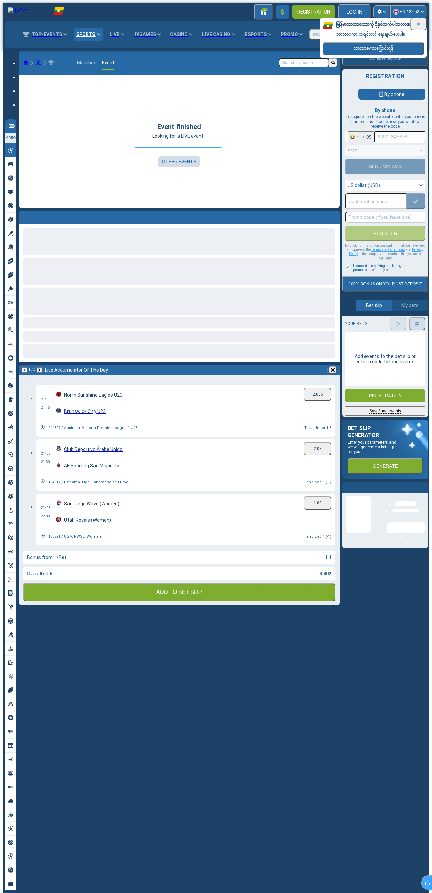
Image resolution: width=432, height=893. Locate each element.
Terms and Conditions (388, 250)
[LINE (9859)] (26, 63)
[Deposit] (282, 12)
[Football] (38, 63)
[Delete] (333, 216)
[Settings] (381, 11)
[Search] (333, 62)
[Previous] (24, 216)
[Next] (42, 216)
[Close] (418, 24)
